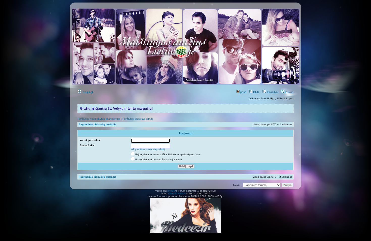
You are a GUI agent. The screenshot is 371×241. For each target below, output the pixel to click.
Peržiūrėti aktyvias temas (137, 118)
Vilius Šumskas (177, 193)
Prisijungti (87, 92)
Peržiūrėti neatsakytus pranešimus (98, 118)
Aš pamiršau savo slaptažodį (148, 149)
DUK (255, 92)
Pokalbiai (272, 92)
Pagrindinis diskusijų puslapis (97, 124)
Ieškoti (288, 92)
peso (243, 92)
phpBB (171, 190)
